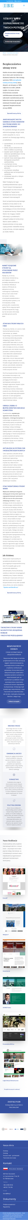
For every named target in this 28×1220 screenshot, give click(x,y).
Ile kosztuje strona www (12, 41)
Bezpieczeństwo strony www (12, 34)
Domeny (5, 1151)
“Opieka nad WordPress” (10, 587)
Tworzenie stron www (9, 1158)
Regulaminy (6, 1207)
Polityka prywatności (9, 1204)
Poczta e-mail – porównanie (11, 1155)
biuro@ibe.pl (6, 1193)
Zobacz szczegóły (14, 701)
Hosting (5, 1153)
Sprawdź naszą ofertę (14, 113)
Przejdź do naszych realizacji (12, 1089)
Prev (3, 1129)
